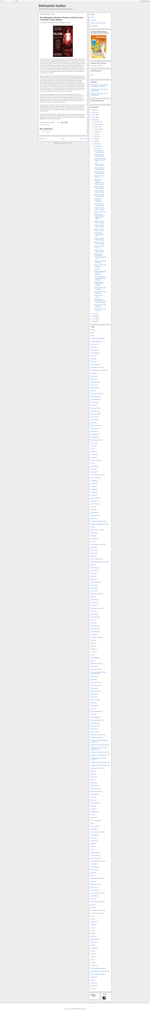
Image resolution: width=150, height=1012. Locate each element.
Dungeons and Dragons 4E (98, 524)
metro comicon (95, 682)
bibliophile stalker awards (98, 370)
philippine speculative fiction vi (99, 762)
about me (93, 344)
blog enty (93, 385)
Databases (97, 269)
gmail (92, 596)
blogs (92, 390)
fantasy (93, 550)
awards (93, 361)
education (93, 538)
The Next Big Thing (96, 913)
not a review (94, 731)
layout (92, 640)
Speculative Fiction (96, 878)
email (92, 541)
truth (92, 927)
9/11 (92, 335)
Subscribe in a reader (97, 65)
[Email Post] (58, 122)
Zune (92, 988)
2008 (94, 316)
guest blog (94, 599)
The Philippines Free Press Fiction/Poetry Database (100, 278)
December (97, 122)
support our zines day (97, 893)
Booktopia (93, 437)
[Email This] (61, 122)
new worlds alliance (96, 720)
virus (92, 951)
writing (92, 977)
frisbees (93, 579)
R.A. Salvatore (95, 820)
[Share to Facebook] (65, 122)
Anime (92, 347)
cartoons (93, 451)
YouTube (93, 983)
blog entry (93, 382)
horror (92, 611)
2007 (94, 319)
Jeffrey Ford (94, 628)
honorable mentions (96, 608)
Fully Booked (94, 582)
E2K (92, 527)
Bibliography (94, 26)
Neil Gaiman (94, 717)
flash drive (93, 570)
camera (93, 445)
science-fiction (95, 858)
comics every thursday (97, 475)
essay (92, 547)
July (95, 134)
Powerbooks (94, 803)
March (96, 143)
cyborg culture (95, 498)
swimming (93, 895)
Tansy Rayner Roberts (97, 901)
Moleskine (93, 694)
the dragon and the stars (97, 910)
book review (47, 124)
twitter (92, 933)
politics (93, 800)
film (92, 565)
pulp (92, 814)
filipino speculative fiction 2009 (99, 562)
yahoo (92, 980)
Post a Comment (46, 131)
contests (93, 483)
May (95, 139)
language (93, 634)
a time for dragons (96, 341)
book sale (93, 416)
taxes (92, 904)
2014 (94, 110)
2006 (94, 321)
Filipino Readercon (96, 559)
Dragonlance (94, 515)
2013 (94, 112)
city (92, 463)
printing (93, 808)
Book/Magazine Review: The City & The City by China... (100, 301)
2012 (94, 115)
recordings (94, 835)
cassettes (93, 454)
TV (91, 930)
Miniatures (94, 688)
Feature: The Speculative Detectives (98, 200)
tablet (92, 898)
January (96, 148)
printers (93, 806)
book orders (94, 411)
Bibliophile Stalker (52, 5)
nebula (93, 714)
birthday (93, 373)
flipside (93, 573)
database (93, 501)
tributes (93, 925)
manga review (95, 669)
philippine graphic (96, 737)
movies (93, 702)
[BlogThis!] (63, 122)
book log (93, 405)
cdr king (93, 457)
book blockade (95, 399)
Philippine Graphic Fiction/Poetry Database (99, 284)
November (97, 124)
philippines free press (97, 768)
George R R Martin (96, 594)
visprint (93, 954)
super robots (94, 890)
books (92, 422)
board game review (96, 393)
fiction (92, 556)
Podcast (93, 785)
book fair (93, 402)
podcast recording (96, 791)
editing (93, 535)
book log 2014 (95, 408)
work (92, 962)
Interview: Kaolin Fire (100, 211)
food (92, 576)
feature (93, 553)
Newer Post (43, 138)
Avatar (92, 358)
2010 (94, 119)
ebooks (93, 533)
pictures (93, 777)
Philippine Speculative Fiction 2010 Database (100, 273)
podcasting (94, 794)
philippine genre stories (97, 734)
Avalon (93, 356)
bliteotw (93, 379)
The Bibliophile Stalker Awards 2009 (98, 234)
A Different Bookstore (96, 338)
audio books (94, 353)
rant (92, 823)
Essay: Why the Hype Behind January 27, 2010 (100, 160)
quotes (93, 817)
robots (92, 843)
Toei (92, 919)
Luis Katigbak (94, 657)
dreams (93, 518)
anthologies (94, 350)
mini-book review (95, 685)
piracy (92, 779)
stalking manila (95, 884)
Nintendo (93, 728)
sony (92, 875)
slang (92, 872)
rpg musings (94, 852)
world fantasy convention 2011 (99, 971)
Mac (92, 660)
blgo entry (93, 376)
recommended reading (97, 832)
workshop (93, 965)
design (93, 509)
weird (92, 956)
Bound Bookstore (95, 440)
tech (92, 907)
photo (92, 771)
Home (63, 138)
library (92, 646)
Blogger (83, 1008)
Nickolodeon (94, 726)
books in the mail (95, 425)
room (92, 846)
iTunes (93, 622)
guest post (93, 602)
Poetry (92, 797)
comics (93, 472)
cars (92, 448)
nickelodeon (94, 723)
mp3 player (94, 705)
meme (92, 679)
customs (93, 495)
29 (91, 332)
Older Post (83, 138)
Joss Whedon (94, 631)
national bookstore (96, 711)
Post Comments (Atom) (66, 143)
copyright (93, 489)
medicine (93, 676)
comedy (93, 469)
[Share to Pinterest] (67, 122)
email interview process (97, 544)
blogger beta (94, 387)
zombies (93, 985)
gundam (93, 605)
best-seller (94, 364)
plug (92, 782)
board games (94, 396)
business (93, 443)
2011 (94, 117)
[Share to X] (64, 122)
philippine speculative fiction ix (99, 755)
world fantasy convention (98, 968)
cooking (93, 486)
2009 (94, 314)
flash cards (94, 567)
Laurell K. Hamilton (96, 637)
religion (93, 838)
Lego (92, 643)
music (92, 708)
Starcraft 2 (93, 887)
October (96, 126)
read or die (94, 826)
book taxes (94, 419)
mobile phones (95, 691)
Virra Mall (93, 948)
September (97, 129)
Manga (93, 666)
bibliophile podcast (96, 367)
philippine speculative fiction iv (99, 752)
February (96, 146)
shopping (93, 864)
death (92, 506)
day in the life (94, 504)
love (92, 654)
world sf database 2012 (97, 974)
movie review (94, 700)
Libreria (93, 649)
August (96, 131)
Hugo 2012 (94, 614)
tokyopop (93, 922)
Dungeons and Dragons (97, 521)
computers (94, 480)
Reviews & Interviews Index (98, 23)
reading (93, 829)
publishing (94, 811)
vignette (93, 942)
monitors (93, 697)
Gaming (93, 588)
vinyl (92, 945)
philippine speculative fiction (98, 745)
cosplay (93, 492)
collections (94, 466)
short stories (94, 867)
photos (93, 774)
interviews (93, 617)
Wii (92, 959)
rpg (92, 849)
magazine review (95, 663)
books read (94, 428)
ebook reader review (96, 530)
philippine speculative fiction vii (99, 765)
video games (94, 939)
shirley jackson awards (97, 861)
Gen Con (93, 591)
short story (93, 869)
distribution (94, 512)
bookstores (94, 434)
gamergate (94, 585)
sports (92, 881)
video (92, 936)
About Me (93, 20)
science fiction (95, 855)
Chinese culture (95, 460)
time (92, 916)
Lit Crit (92, 652)
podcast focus (94, 788)
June (95, 136)
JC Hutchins (94, 625)
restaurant (93, 840)
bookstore (93, 431)
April (95, 141)
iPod (92, 620)
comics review (95, 477)
